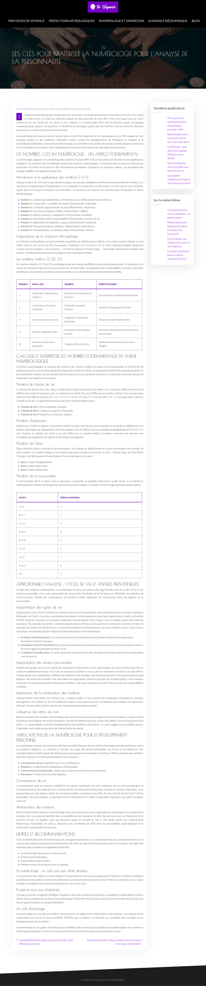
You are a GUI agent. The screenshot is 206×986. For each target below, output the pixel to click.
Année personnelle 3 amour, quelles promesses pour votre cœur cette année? (114, 942)
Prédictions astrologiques (72, 21)
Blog (196, 21)
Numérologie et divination (121, 21)
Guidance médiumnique (168, 21)
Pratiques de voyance (26, 21)
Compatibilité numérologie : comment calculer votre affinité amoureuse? (46, 942)
